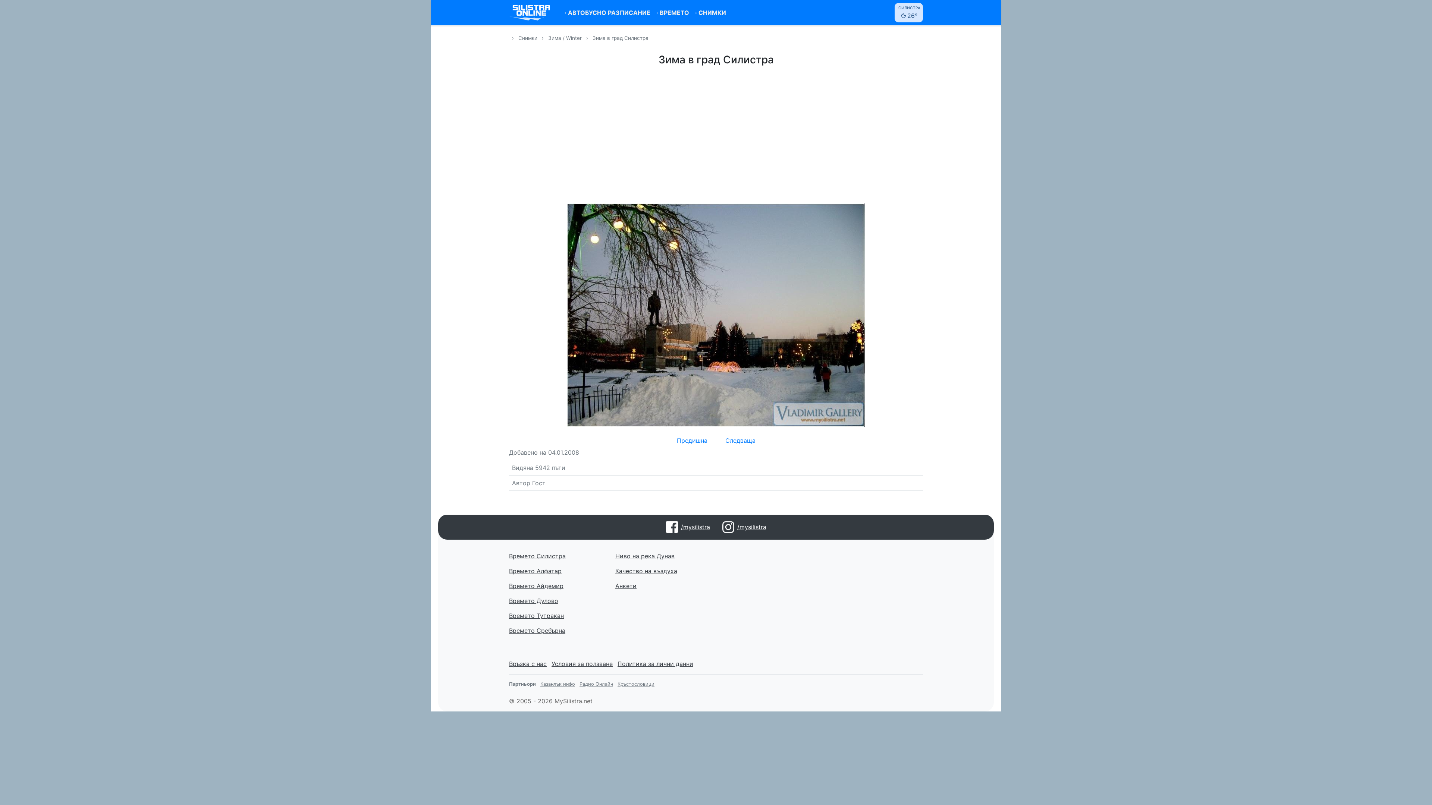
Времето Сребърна (537, 630)
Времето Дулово (533, 600)
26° (909, 12)
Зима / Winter (565, 38)
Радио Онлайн (596, 684)
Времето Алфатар (535, 571)
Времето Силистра (537, 556)
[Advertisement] (716, 133)
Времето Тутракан (536, 615)
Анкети (626, 586)
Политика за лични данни (655, 663)
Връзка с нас (528, 663)
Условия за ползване (582, 663)
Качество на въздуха (646, 571)
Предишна (692, 440)
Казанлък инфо (557, 684)
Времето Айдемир (536, 586)
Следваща (740, 440)
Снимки (527, 38)
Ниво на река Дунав (645, 556)
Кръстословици (636, 684)
